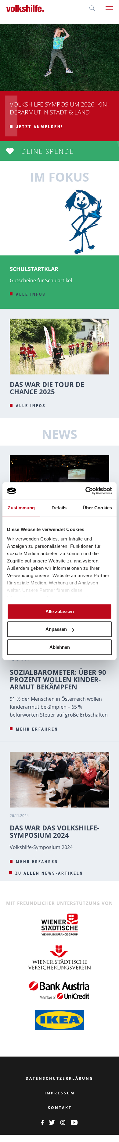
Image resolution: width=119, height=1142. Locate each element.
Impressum (60, 1093)
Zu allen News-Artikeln (49, 873)
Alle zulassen (59, 611)
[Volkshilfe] (25, 8)
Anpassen (56, 629)
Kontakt (60, 1107)
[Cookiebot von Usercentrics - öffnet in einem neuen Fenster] (85, 491)
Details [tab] (59, 507)
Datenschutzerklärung (59, 1078)
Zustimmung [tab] (21, 507)
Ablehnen (59, 647)
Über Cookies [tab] (97, 507)
